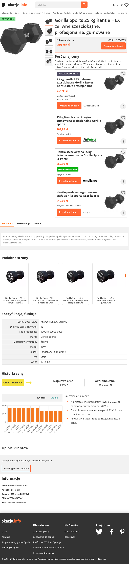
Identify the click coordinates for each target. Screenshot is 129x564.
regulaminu (82, 558)
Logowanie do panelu (44, 536)
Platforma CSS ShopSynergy (47, 542)
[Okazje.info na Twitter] (99, 532)
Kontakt (6, 536)
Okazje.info (7, 12)
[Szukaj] (60, 3)
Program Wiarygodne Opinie (16, 542)
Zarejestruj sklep (41, 531)
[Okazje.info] (18, 5)
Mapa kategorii (71, 531)
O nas (4, 531)
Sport (17, 12)
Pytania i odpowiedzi (43, 552)
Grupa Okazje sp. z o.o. (26, 558)
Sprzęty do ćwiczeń (32, 12)
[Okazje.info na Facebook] (111, 532)
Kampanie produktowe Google (48, 547)
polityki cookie (99, 558)
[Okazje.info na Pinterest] (122, 532)
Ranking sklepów (10, 547)
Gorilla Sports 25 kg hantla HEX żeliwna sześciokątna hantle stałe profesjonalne (90, 12)
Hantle (47, 12)
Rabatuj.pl (69, 536)
